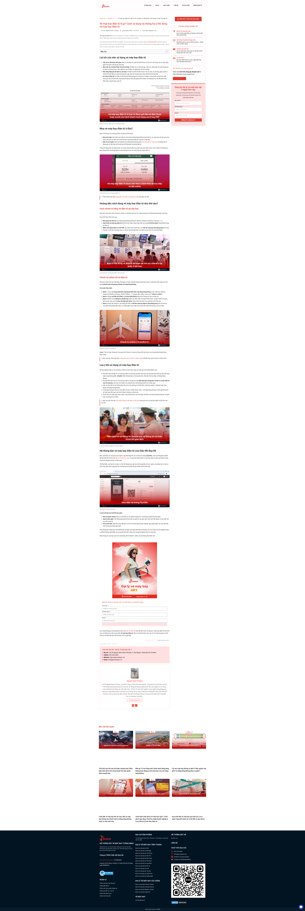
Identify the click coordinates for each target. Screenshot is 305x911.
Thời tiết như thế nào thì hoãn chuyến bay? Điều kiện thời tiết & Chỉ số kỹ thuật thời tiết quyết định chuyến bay (116, 771)
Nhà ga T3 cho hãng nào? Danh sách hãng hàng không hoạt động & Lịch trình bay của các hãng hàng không (152, 771)
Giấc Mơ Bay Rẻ (131, 631)
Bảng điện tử (197, 5)
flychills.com (174, 838)
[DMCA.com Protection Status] (179, 903)
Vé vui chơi (185, 5)
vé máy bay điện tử (152, 42)
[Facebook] (133, 705)
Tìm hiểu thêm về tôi (134, 700)
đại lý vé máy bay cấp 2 (122, 458)
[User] (136, 705)
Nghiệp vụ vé (111, 18)
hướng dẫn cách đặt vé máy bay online (127, 197)
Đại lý (157, 5)
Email (104, 617)
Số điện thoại (106, 611)
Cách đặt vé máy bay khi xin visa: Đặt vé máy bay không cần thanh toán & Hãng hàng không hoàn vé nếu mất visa (115, 819)
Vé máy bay (147, 5)
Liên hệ (176, 5)
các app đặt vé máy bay (149, 142)
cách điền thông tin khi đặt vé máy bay (127, 400)
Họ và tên (105, 605)
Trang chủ (102, 18)
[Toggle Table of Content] (166, 51)
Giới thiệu (166, 5)
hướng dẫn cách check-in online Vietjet (131, 358)
